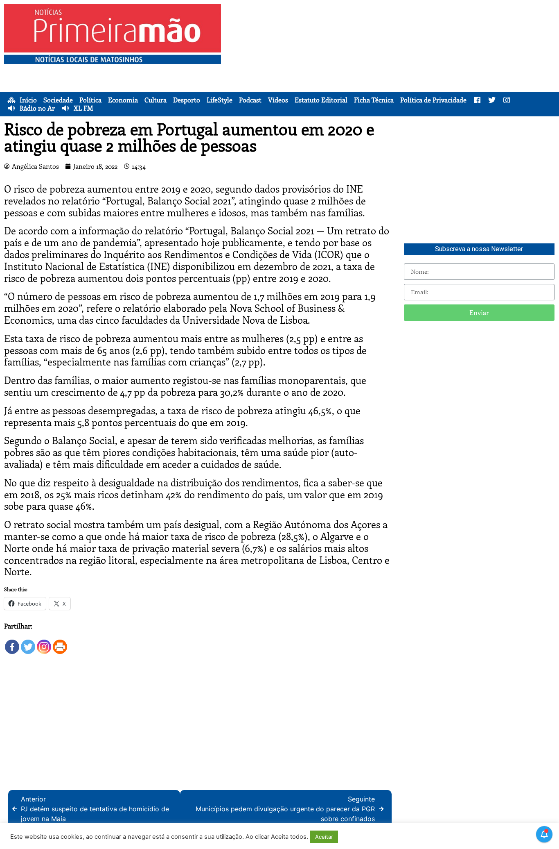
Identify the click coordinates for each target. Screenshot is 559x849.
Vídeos (278, 100)
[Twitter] (28, 643)
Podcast (250, 100)
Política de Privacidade (433, 100)
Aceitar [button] (324, 836)
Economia (123, 100)
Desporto (186, 100)
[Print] (60, 643)
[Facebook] (12, 643)
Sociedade (58, 100)
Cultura (155, 100)
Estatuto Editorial (321, 100)
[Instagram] (44, 643)
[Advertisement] (392, 61)
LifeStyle (219, 100)
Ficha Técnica (374, 100)
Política (90, 100)
